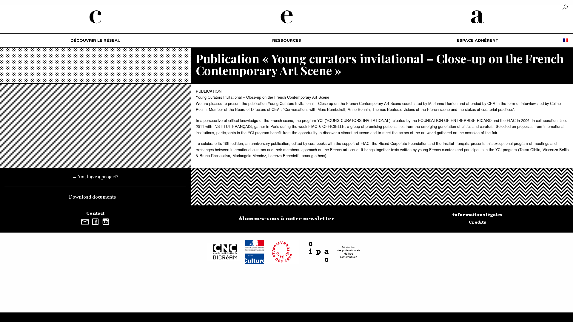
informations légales (477, 215)
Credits (477, 222)
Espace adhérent (477, 40)
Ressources (286, 40)
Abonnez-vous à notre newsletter (286, 219)
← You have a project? (95, 177)
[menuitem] (95, 40)
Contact (95, 213)
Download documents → (95, 197)
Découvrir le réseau (95, 40)
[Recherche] (565, 7)
